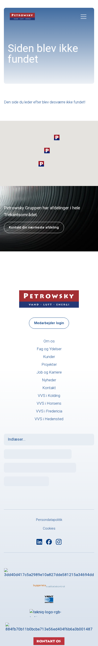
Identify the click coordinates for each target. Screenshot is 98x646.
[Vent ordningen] (49, 599)
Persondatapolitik (49, 520)
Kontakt (49, 387)
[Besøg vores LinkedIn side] (39, 542)
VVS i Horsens (49, 403)
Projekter (49, 364)
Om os (49, 341)
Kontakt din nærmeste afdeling (34, 227)
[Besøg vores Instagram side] (59, 542)
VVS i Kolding (49, 395)
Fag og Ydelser (49, 349)
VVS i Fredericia (49, 411)
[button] (56, 137)
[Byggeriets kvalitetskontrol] (49, 586)
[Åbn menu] (83, 17)
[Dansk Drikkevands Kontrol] (49, 572)
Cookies (49, 528)
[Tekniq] (49, 613)
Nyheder (49, 380)
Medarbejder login (49, 323)
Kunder (49, 356)
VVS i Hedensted (49, 419)
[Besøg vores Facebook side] (49, 542)
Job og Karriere (49, 372)
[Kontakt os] (49, 630)
